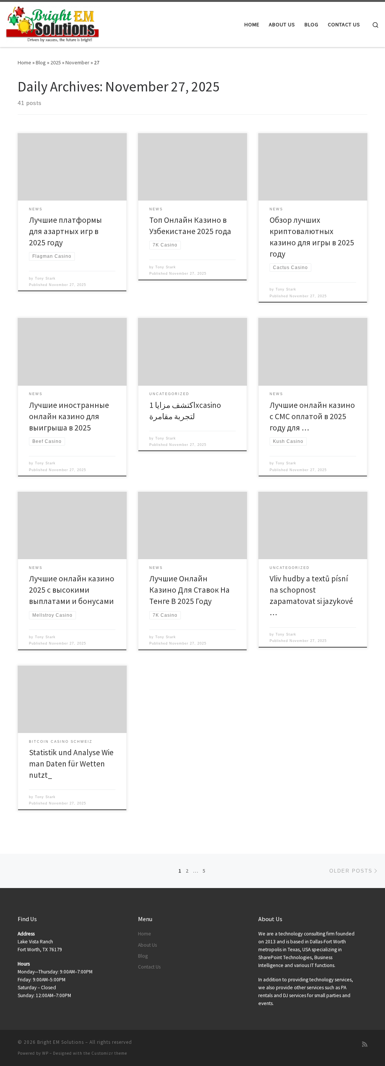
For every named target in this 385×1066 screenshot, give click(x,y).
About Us (147, 945)
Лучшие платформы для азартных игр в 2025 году (65, 231)
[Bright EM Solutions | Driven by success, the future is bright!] (53, 23)
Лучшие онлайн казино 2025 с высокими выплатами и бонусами (71, 589)
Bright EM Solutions (60, 1042)
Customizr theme (109, 1053)
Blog (41, 62)
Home (24, 62)
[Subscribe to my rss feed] (364, 1044)
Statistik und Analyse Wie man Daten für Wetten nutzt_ (71, 763)
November (77, 62)
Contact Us (149, 967)
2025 (55, 62)
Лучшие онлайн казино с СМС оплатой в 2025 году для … (312, 416)
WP (45, 1053)
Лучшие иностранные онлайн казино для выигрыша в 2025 (69, 416)
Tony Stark (45, 278)
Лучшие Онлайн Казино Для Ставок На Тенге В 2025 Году (189, 589)
